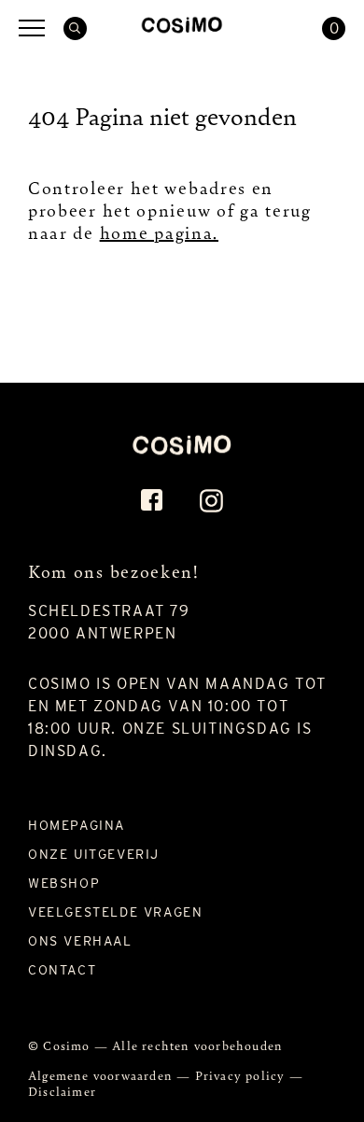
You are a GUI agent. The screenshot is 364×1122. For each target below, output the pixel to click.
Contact (62, 969)
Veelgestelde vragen (115, 912)
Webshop (64, 883)
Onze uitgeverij (94, 854)
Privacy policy (242, 1075)
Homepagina (76, 825)
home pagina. (159, 231)
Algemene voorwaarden (102, 1075)
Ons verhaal (80, 940)
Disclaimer (62, 1091)
